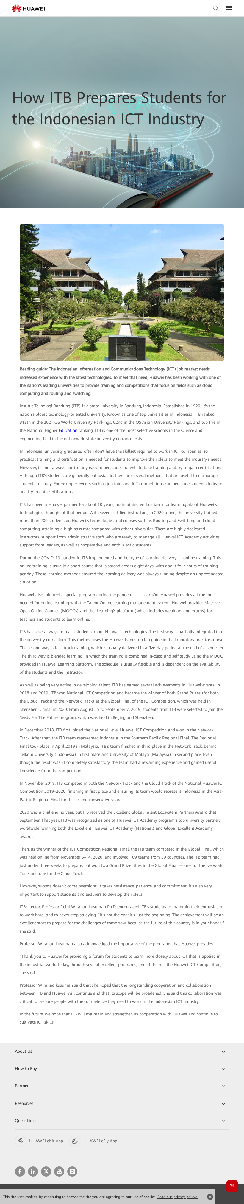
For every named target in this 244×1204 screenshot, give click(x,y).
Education (68, 430)
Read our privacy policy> (177, 1197)
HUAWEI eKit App (46, 1140)
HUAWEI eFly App (100, 1140)
